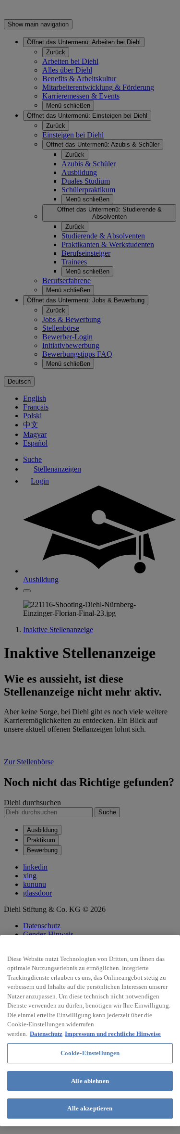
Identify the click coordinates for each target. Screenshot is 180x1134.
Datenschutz (46, 1033)
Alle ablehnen (90, 1080)
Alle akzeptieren (89, 1108)
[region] (90, 1030)
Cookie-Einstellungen (90, 1053)
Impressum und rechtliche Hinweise (113, 1033)
